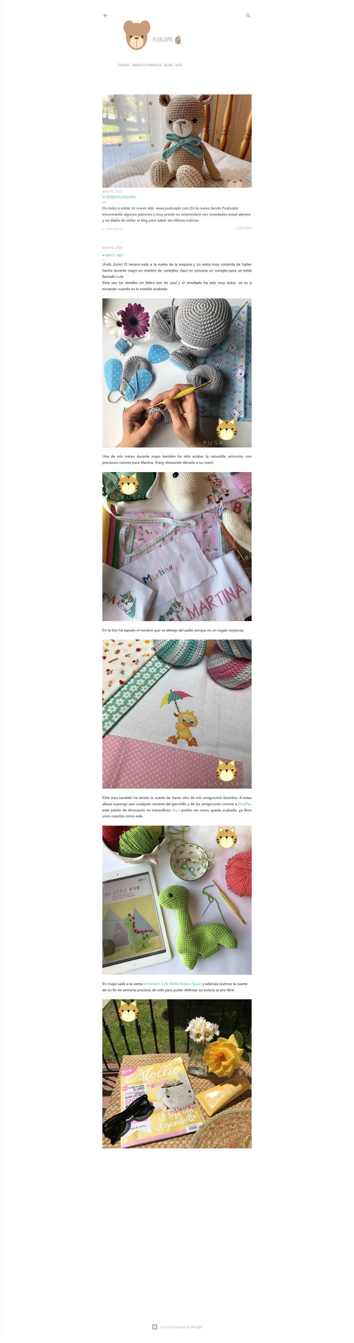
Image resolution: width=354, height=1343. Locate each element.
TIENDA (123, 65)
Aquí (176, 810)
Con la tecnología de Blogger (181, 1327)
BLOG (168, 65)
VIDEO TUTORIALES (147, 65)
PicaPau (245, 804)
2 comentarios (112, 229)
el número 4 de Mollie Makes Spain (172, 984)
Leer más (244, 228)
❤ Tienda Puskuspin (119, 197)
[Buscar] (248, 14)
